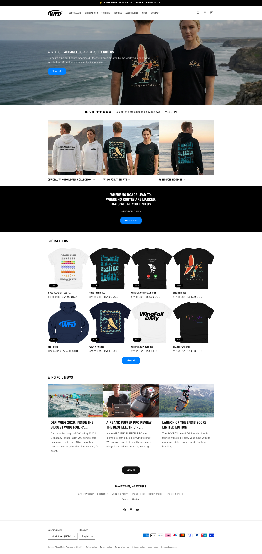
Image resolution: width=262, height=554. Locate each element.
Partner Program (85, 494)
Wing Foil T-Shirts (115, 179)
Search (125, 499)
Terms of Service (174, 494)
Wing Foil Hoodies (170, 179)
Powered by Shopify (74, 547)
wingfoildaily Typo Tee (142, 347)
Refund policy (91, 547)
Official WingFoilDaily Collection (70, 179)
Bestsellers (131, 220)
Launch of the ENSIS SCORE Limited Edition (184, 424)
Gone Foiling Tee (97, 293)
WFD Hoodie (53, 347)
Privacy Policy (155, 494)
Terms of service (122, 547)
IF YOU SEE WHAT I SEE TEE (59, 293)
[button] (198, 13)
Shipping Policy (120, 494)
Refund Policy (138, 494)
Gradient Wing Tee (181, 347)
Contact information (169, 547)
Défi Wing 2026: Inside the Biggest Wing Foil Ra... (72, 424)
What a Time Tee (96, 347)
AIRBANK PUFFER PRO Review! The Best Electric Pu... (129, 424)
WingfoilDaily (60, 547)
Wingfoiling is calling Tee (143, 293)
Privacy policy (106, 547)
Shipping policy (138, 547)
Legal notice (153, 547)
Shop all (56, 71)
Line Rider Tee (179, 293)
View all (131, 360)
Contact (136, 499)
